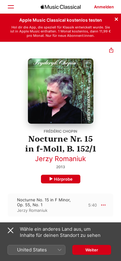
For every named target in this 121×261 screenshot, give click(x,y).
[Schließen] (116, 18)
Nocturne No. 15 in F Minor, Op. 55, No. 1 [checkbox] (44, 202)
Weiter (91, 249)
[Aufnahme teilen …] (111, 51)
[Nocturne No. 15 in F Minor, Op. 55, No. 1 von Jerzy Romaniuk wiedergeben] (4, 205)
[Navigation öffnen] (10, 7)
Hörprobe (63, 179)
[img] (61, 7)
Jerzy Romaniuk (60, 159)
